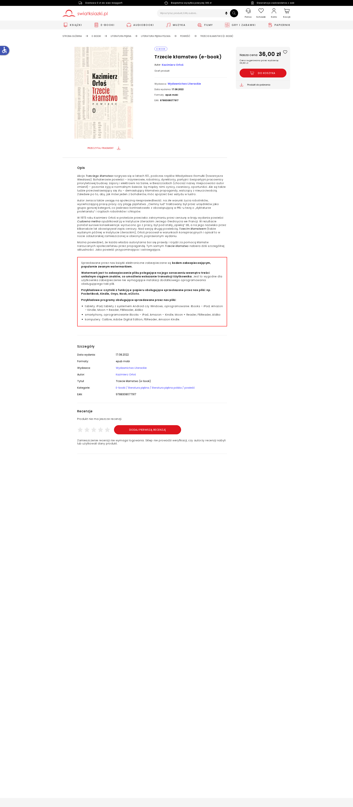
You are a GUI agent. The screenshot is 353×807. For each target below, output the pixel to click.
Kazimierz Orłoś (172, 65)
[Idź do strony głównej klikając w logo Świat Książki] (85, 13)
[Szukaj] (234, 13)
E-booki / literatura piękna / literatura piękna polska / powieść (155, 388)
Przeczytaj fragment (101, 148)
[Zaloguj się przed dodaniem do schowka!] (285, 52)
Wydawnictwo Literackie (184, 84)
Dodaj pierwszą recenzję (147, 430)
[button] (226, 13)
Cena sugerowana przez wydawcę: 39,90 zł (259, 61)
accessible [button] (4, 50)
